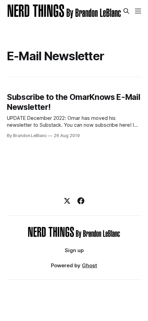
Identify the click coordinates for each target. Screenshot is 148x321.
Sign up (74, 250)
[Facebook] (80, 200)
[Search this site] (126, 11)
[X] (67, 200)
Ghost (89, 265)
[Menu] (138, 11)
